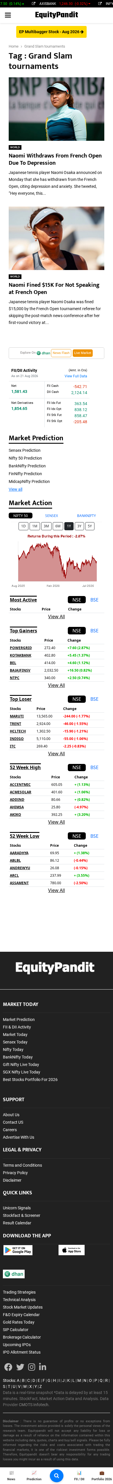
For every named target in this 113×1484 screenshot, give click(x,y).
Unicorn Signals (17, 1208)
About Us (11, 1114)
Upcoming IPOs (17, 1344)
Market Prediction (19, 1019)
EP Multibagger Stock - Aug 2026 (49, 31)
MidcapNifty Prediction (29, 481)
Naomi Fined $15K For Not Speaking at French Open (54, 288)
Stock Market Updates (23, 1307)
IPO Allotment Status (22, 1352)
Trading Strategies (19, 1292)
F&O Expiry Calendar (21, 1314)
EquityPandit (56, 15)
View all (15, 489)
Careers (10, 1129)
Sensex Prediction (25, 450)
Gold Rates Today (18, 1322)
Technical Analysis (19, 1299)
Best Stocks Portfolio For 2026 (30, 1079)
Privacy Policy (15, 1172)
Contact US (13, 1122)
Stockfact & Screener (21, 1215)
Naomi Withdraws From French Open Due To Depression (55, 159)
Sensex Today (15, 1042)
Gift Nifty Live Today (21, 1064)
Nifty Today (13, 1049)
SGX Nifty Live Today (21, 1072)
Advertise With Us (18, 1137)
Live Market (82, 353)
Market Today (15, 1034)
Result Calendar (17, 1223)
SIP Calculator (15, 1329)
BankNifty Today (18, 1057)
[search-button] (56, 1475)
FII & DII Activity (17, 1027)
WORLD (15, 147)
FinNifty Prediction (25, 473)
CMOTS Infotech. (34, 1404)
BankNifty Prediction (27, 466)
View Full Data (76, 376)
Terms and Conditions (22, 1165)
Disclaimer (12, 1180)
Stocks (9, 1380)
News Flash (61, 353)
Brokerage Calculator (22, 1337)
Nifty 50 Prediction (25, 458)
